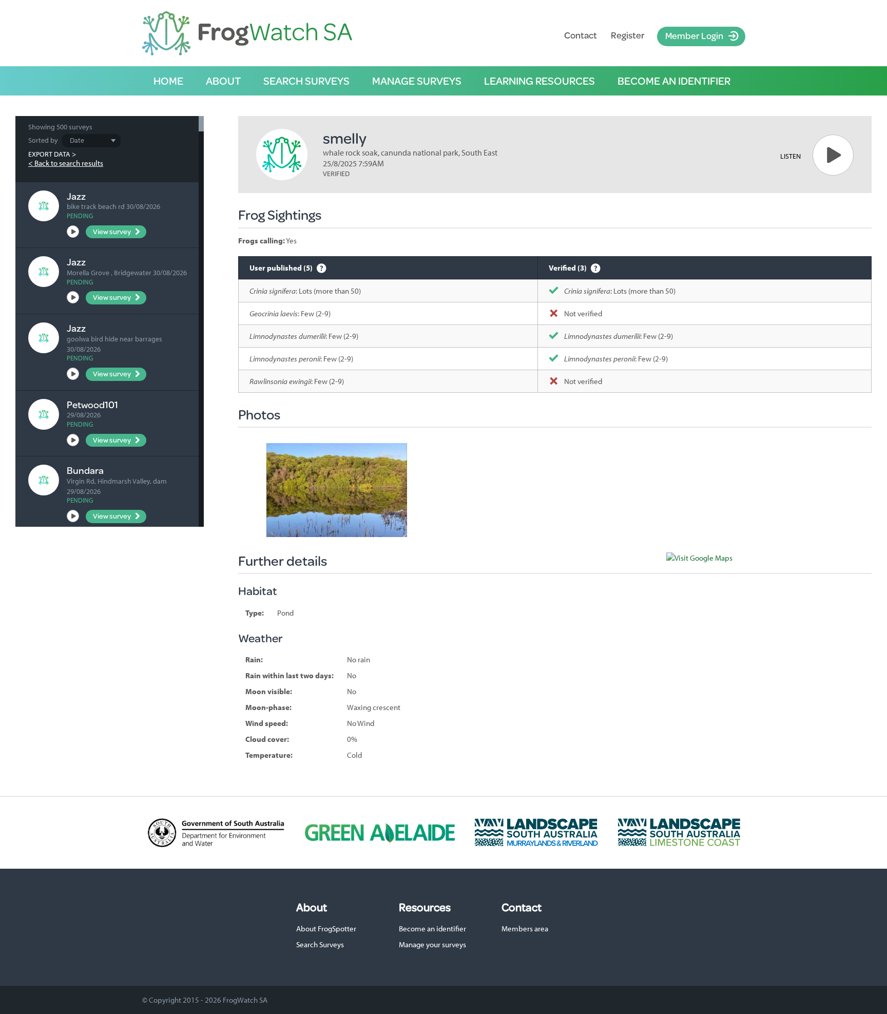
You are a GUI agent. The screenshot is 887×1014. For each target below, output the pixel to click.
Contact (580, 35)
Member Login (694, 35)
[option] (336, 490)
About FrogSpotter (326, 928)
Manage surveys (416, 80)
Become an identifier (674, 80)
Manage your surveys (432, 944)
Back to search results (68, 163)
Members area (525, 928)
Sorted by (43, 140)
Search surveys (306, 80)
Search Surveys (320, 944)
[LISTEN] (833, 155)
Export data (49, 154)
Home (168, 80)
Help (321, 267)
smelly (345, 138)
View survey (112, 231)
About (223, 80)
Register (628, 35)
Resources (425, 907)
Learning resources (539, 80)
